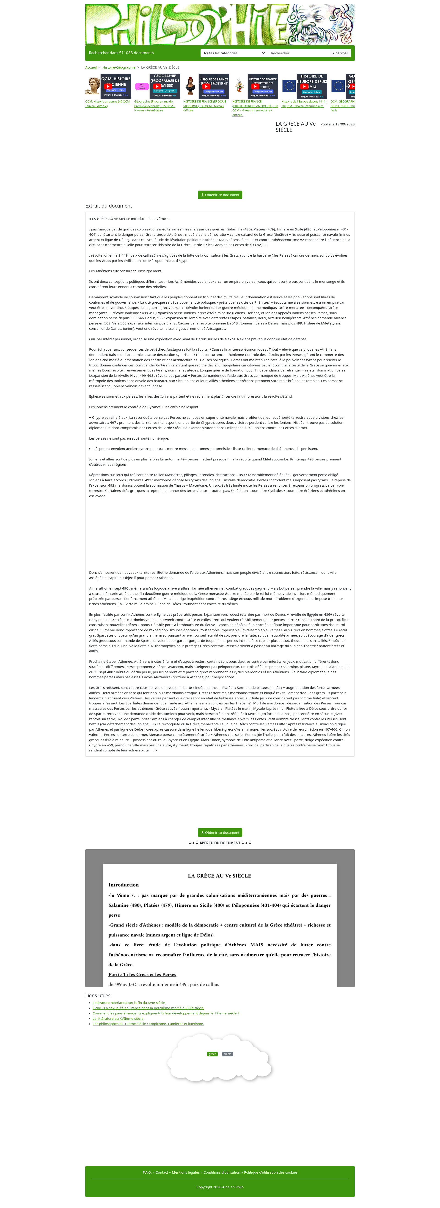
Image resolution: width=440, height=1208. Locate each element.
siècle (227, 1054)
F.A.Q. (147, 1172)
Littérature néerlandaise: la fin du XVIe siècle (129, 1002)
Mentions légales (186, 1172)
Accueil (91, 67)
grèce (212, 1054)
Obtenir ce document (221, 194)
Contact (162, 1172)
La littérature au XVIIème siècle (118, 1018)
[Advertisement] (180, 155)
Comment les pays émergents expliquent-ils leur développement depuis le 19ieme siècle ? (166, 1013)
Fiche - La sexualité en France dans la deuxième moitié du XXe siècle (148, 1008)
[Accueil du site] (220, 22)
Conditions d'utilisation (222, 1172)
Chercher (340, 53)
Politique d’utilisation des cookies (270, 1172)
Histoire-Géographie (118, 67)
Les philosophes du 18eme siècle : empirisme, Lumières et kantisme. (148, 1023)
